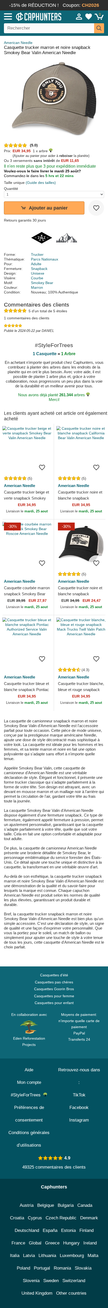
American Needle (18, 43)
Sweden (51, 1280)
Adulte (36, 264)
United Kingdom (36, 1293)
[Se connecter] (79, 16)
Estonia (68, 1230)
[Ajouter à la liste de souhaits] (96, 208)
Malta (93, 1255)
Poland (23, 1268)
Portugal (42, 1268)
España (50, 1230)
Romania (62, 1268)
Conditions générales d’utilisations (29, 1139)
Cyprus (35, 1217)
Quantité (11, 188)
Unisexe (37, 273)
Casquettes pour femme (54, 996)
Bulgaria (66, 1205)
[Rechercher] (99, 28)
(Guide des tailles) (41, 182)
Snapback (39, 269)
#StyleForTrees (27, 1094)
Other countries (71, 1293)
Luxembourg (72, 1255)
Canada (84, 1205)
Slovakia (83, 1268)
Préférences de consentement (29, 1114)
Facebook (79, 1107)
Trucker (37, 254)
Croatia (17, 1217)
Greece (52, 1243)
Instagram (79, 1120)
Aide (29, 1069)
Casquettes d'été (54, 975)
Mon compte (29, 1082)
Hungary (71, 1243)
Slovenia (31, 1280)
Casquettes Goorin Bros (54, 989)
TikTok (79, 1094)
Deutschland (27, 1230)
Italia (14, 1255)
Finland (86, 1230)
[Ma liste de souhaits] (88, 16)
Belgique (45, 1205)
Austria (27, 1205)
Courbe (37, 278)
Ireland (90, 1243)
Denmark (89, 1217)
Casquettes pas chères (54, 982)
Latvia (29, 1255)
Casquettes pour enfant (54, 1003)
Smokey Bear (42, 283)
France (18, 1243)
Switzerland (73, 1280)
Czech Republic (61, 1217)
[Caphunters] (31, 16)
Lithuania (47, 1255)
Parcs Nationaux (44, 259)
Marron (37, 287)
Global (35, 1243)
